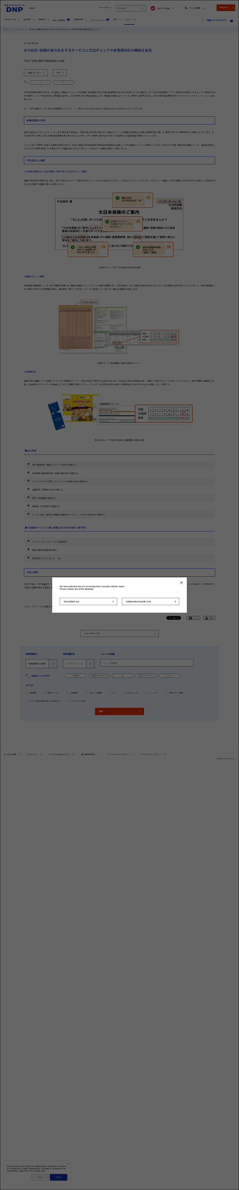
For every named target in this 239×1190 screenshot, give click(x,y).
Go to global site (71, 601)
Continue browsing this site (138, 601)
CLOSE (181, 582)
